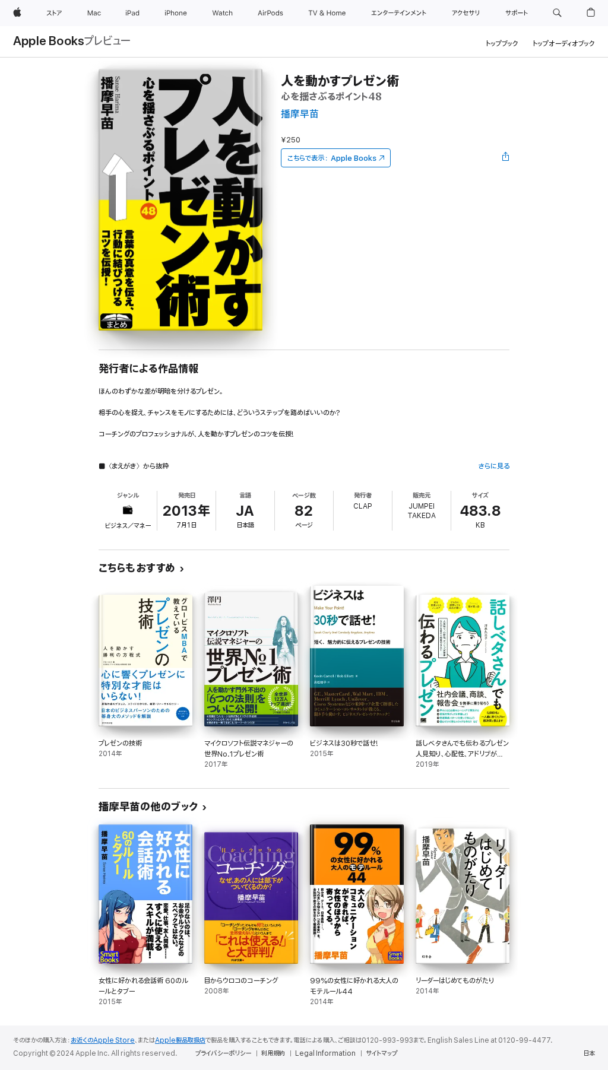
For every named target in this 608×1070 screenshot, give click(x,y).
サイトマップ (381, 1053)
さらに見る (493, 466)
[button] (557, 13)
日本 (589, 1053)
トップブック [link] (502, 43)
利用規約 (273, 1053)
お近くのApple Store (103, 1040)
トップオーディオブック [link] (564, 43)
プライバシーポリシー (223, 1053)
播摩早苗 (300, 114)
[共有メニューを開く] (506, 158)
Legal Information (325, 1053)
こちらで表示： (331, 158)
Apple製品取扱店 (180, 1040)
